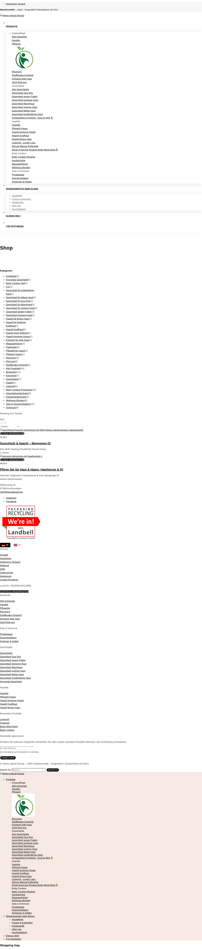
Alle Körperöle (7, 601)
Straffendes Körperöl (17, 365)
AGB (2, 569)
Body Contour (7, 730)
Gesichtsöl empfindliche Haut (15, 678)
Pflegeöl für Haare (15, 350)
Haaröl (9, 382)
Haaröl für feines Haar (17, 319)
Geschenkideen (8, 637)
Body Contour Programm (19, 390)
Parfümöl (4, 723)
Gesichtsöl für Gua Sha (18, 301)
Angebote (11, 276)
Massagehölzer (14, 343)
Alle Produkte (13, 368)
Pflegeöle (5, 608)
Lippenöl (10, 386)
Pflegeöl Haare (14, 354)
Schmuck (11, 407)
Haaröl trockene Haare (18, 336)
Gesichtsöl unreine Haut (12, 671)
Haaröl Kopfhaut (14, 329)
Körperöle (11, 375)
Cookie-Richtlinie (9, 579)
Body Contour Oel (15, 283)
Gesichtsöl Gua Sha (10, 656)
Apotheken (5, 558)
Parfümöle (11, 347)
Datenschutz (6, 572)
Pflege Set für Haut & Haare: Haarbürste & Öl (31, 469)
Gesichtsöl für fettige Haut (19, 297)
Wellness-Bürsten (15, 400)
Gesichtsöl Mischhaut (11, 667)
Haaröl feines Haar (11, 707)
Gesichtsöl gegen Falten (18, 311)
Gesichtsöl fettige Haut (12, 674)
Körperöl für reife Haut (17, 340)
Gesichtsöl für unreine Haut (20, 308)
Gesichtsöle (12, 379)
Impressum (6, 576)
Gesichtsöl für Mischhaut (19, 304)
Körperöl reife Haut (10, 619)
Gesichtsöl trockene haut (19, 315)
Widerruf (4, 565)
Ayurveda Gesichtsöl (17, 279)
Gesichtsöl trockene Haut (13, 664)
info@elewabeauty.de (11, 492)
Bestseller (11, 372)
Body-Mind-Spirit (9, 726)
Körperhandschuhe (16, 397)
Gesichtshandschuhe (17, 393)
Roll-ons (10, 361)
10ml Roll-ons (7, 622)
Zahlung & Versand (10, 562)
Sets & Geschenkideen (18, 404)
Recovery (11, 358)
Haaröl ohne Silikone (17, 333)
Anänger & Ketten (9, 641)
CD (7, 287)
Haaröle (4, 693)
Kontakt (4, 555)
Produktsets (6, 634)
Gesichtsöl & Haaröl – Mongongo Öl (25, 443)
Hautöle (4, 604)
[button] (12, 433)
